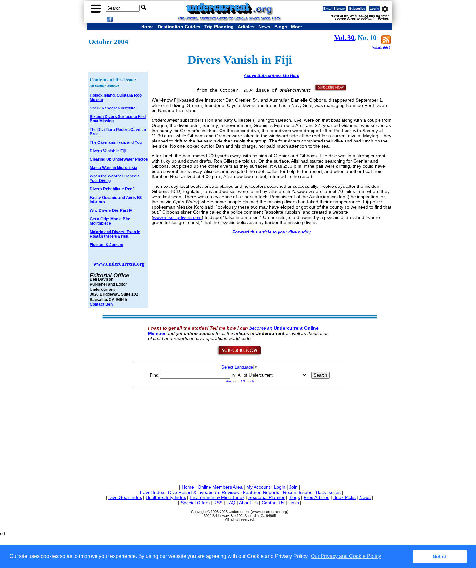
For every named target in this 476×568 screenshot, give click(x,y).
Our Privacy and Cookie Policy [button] (346, 556)
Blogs (280, 26)
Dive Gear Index (125, 497)
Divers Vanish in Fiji (108, 151)
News (264, 26)
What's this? (381, 47)
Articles (246, 26)
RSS (217, 502)
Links (293, 502)
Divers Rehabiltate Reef (112, 189)
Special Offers (195, 502)
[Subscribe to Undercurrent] (239, 354)
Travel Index (151, 492)
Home (147, 26)
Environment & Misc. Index (217, 497)
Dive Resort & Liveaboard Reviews (203, 492)
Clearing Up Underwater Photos (119, 159)
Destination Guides (179, 26)
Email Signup (334, 8)
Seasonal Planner (266, 497)
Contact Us (273, 502)
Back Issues (328, 492)
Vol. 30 (344, 37)
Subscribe (357, 8)
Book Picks (344, 497)
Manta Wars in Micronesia (113, 167)
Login (374, 8)
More (296, 26)
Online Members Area (220, 487)
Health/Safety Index (166, 497)
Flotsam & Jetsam (106, 245)
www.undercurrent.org (118, 264)
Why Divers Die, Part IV (111, 210)
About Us (248, 502)
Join (293, 487)
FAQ (230, 502)
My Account (258, 487)
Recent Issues (297, 492)
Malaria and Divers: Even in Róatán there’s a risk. (115, 234)
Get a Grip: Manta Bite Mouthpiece (110, 221)
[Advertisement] (239, 434)
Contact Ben (101, 304)
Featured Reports (261, 492)
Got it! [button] (440, 556)
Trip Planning (219, 26)
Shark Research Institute (113, 108)
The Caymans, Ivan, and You (116, 142)
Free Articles (316, 497)
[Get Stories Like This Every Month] (330, 90)
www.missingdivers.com (177, 217)
